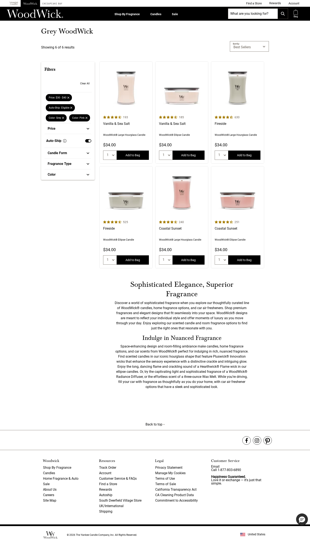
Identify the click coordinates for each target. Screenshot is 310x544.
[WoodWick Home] (30, 3)
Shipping (105, 511)
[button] (294, 3)
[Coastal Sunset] (182, 217)
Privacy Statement (168, 468)
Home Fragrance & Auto (60, 479)
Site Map (49, 500)
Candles (155, 14)
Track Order (107, 468)
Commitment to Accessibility (176, 500)
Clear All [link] (85, 83)
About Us (50, 489)
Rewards (105, 489)
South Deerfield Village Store (120, 500)
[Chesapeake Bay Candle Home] (52, 3)
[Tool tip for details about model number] (64, 141)
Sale (175, 14)
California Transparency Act (176, 489)
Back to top (154, 424)
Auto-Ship (53, 141)
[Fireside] (237, 112)
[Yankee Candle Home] (13, 3)
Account (105, 473)
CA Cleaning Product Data (174, 495)
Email (215, 467)
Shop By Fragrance (127, 14)
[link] (254, 3)
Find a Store (108, 484)
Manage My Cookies (170, 473)
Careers (48, 495)
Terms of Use (165, 479)
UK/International (111, 506)
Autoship (105, 495)
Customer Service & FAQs (118, 479)
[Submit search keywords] (283, 14)
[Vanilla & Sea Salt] (126, 112)
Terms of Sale (165, 484)
